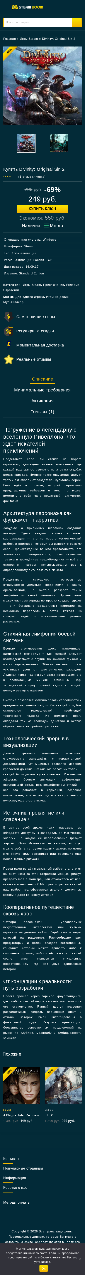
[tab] (42, 379)
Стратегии (11, 290)
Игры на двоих (57, 296)
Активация (42, 400)
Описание (42, 379)
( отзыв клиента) (32, 176)
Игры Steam (29, 38)
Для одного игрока (29, 296)
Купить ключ (42, 209)
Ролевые (73, 284)
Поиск (76, 22)
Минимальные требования (42, 390)
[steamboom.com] (28, 7)
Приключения (53, 284)
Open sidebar (75, 38)
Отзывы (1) (42, 411)
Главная (9, 38)
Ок (44, 1268)
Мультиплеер (13, 302)
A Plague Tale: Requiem (21, 1115)
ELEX (49, 1115)
